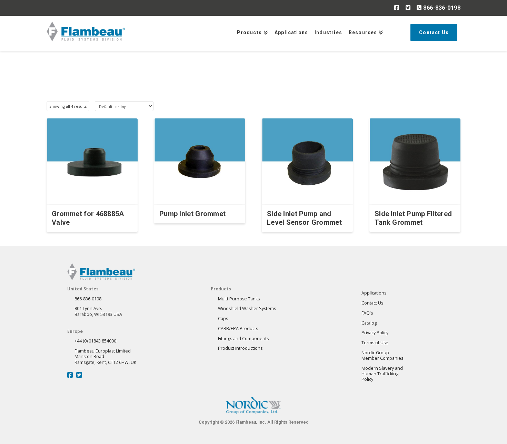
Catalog (369, 323)
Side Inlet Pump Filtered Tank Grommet (413, 218)
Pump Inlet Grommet (192, 214)
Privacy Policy (374, 333)
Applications (373, 293)
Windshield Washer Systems (247, 308)
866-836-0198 (441, 7)
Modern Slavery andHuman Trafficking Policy (382, 374)
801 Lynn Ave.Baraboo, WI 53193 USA (98, 311)
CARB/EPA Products (238, 328)
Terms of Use (374, 343)
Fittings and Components (243, 338)
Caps (223, 318)
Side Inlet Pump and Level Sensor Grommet (304, 218)
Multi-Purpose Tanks (239, 299)
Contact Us (372, 303)
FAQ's (367, 313)
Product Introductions (240, 348)
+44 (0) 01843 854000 (95, 341)
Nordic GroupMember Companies (382, 355)
